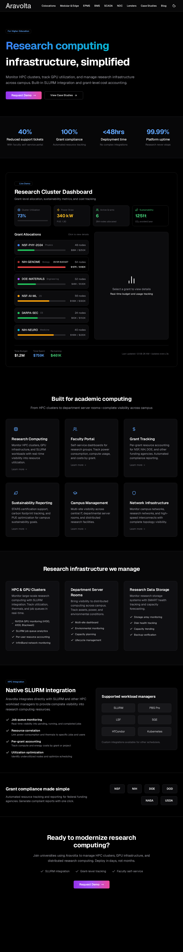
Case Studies (149, 5)
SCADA (108, 5)
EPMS (86, 5)
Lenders (132, 5)
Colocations (49, 5)
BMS (97, 5)
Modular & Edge (69, 5)
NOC (120, 5)
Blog (164, 5)
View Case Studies (61, 95)
